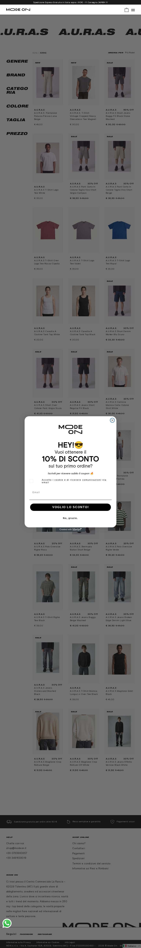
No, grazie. (70, 518)
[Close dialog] (112, 420)
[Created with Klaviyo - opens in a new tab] (70, 529)
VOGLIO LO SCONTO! (70, 507)
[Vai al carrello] (127, 9)
